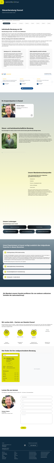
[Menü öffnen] (1, 2)
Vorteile (32, 23)
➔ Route (9, 363)
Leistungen (21, 23)
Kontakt (49, 23)
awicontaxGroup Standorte (8, 20)
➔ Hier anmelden (33, 445)
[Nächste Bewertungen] (52, 81)
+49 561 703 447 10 (10, 366)
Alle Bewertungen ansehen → (48, 74)
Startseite (3, 20)
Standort (43, 23)
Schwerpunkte (14, 23)
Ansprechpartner (6, 23)
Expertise (27, 23)
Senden (23, 427)
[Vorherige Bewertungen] (2, 81)
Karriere (38, 23)
